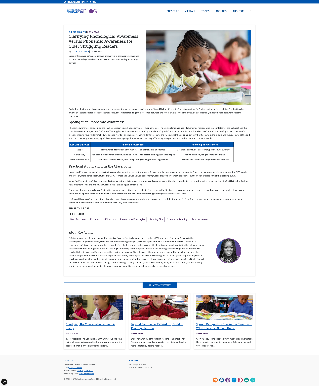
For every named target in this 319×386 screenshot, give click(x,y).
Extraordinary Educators (103, 219)
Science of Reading (177, 219)
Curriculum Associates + (80, 1)
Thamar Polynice (80, 51)
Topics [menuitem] (205, 11)
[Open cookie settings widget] (4, 382)
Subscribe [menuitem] (173, 11)
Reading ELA (156, 219)
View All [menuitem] (190, 11)
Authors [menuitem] (221, 11)
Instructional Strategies (132, 219)
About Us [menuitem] (238, 11)
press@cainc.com (86, 373)
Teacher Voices (200, 219)
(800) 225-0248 (75, 367)
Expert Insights (77, 32)
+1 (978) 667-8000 (85, 370)
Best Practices (78, 219)
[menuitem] (251, 11)
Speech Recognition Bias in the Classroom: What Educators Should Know (224, 326)
